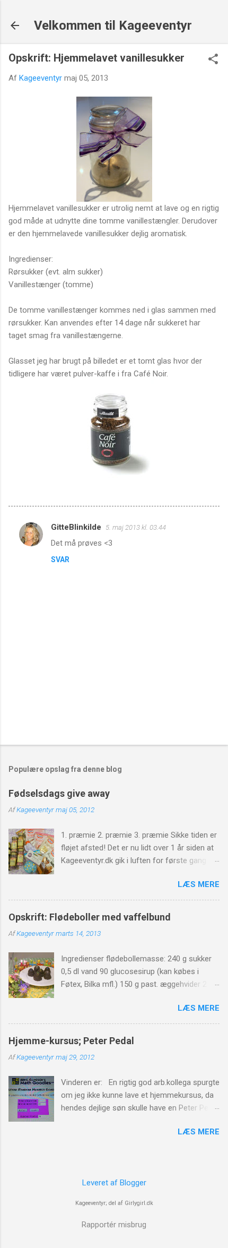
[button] (213, 60)
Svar (60, 559)
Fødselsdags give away (59, 793)
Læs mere (199, 884)
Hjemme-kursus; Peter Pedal (71, 1040)
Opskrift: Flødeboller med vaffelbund (89, 917)
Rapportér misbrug (114, 1224)
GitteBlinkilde (76, 527)
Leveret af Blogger (114, 1182)
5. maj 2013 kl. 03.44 (136, 527)
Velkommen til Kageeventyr (113, 25)
